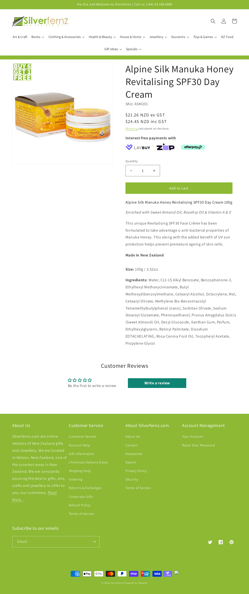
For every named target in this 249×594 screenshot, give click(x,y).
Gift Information (82, 454)
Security (131, 479)
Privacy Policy (136, 471)
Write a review (157, 383)
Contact (131, 445)
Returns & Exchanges (85, 488)
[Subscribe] (94, 541)
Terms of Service (81, 513)
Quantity (131, 161)
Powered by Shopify (135, 583)
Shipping (131, 128)
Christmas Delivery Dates (88, 462)
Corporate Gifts (81, 496)
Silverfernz (117, 583)
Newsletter (134, 454)
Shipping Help (80, 471)
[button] (213, 21)
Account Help (79, 445)
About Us (132, 436)
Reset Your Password (198, 445)
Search (130, 462)
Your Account (192, 436)
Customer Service (82, 436)
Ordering (76, 479)
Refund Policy (79, 505)
